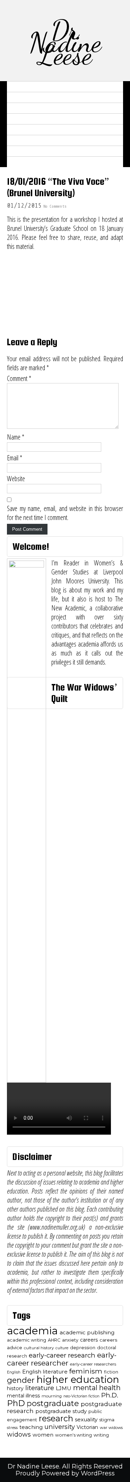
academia (32, 1331)
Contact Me (28, 161)
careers (89, 1340)
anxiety (70, 1340)
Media (19, 118)
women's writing (73, 1435)
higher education (77, 1379)
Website (16, 478)
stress (12, 1427)
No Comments (54, 206)
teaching (31, 1427)
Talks (19, 129)
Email (14, 457)
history (15, 1388)
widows (19, 1434)
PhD (16, 1403)
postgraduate (53, 1403)
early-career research (62, 1355)
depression (82, 1347)
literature (39, 1388)
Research (25, 108)
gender (21, 1380)
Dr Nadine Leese (65, 42)
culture (61, 1348)
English (13, 1372)
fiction (111, 1372)
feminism (85, 1371)
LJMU (63, 1388)
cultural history (39, 1347)
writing (101, 1435)
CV (14, 97)
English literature (45, 1371)
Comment (19, 378)
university (59, 1427)
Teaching (24, 140)
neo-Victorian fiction (81, 1396)
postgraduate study (61, 1411)
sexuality (86, 1419)
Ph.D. (109, 1395)
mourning (52, 1396)
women (43, 1434)
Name (15, 437)
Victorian (87, 1427)
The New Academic (38, 151)
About (19, 86)
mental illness (23, 1396)
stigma (106, 1419)
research (56, 1418)
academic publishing (87, 1332)
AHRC (54, 1340)
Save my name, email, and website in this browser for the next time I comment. (65, 513)
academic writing (26, 1340)
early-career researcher (61, 1359)
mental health (97, 1388)
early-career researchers (93, 1364)
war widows (111, 1427)
